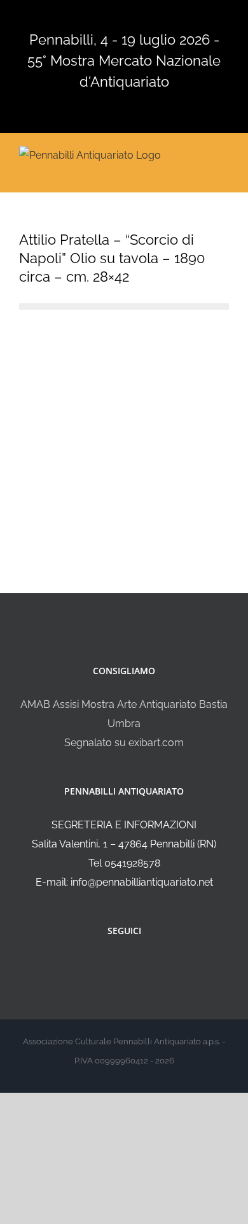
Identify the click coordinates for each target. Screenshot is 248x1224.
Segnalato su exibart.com (124, 743)
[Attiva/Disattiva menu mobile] (224, 154)
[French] (112, 17)
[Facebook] (116, 965)
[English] (96, 17)
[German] (129, 17)
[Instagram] (133, 965)
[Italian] (79, 17)
